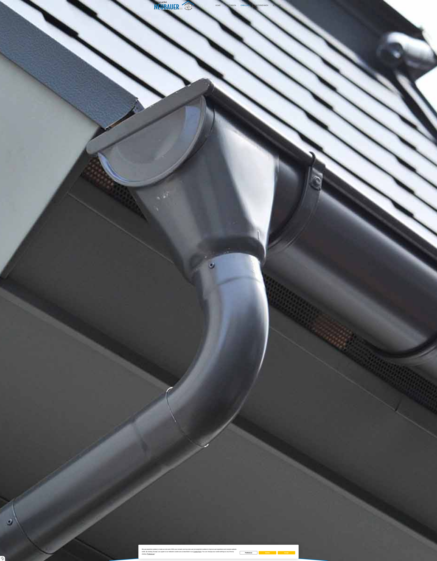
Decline (267, 553)
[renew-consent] (2, 558)
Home (218, 5)
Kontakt (277, 5)
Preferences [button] (150, 554)
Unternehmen (261, 5)
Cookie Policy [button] (197, 551)
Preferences (248, 553)
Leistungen (230, 5)
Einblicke (245, 5)
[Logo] (174, 5)
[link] (245, 5)
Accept (286, 553)
